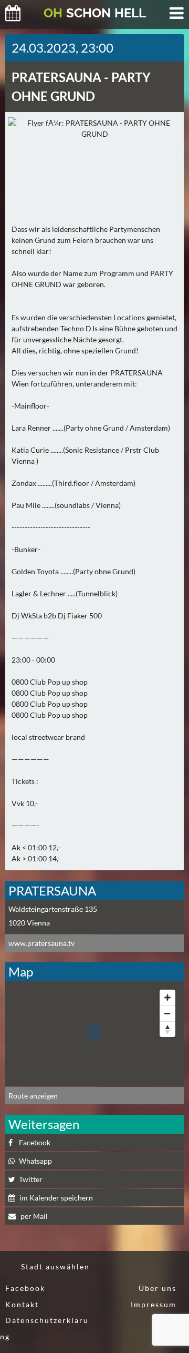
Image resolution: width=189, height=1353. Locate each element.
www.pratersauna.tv (41, 943)
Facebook (34, 1142)
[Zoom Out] (167, 1013)
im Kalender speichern (56, 1197)
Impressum (153, 1304)
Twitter (31, 1179)
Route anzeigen (33, 1095)
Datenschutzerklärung (44, 1328)
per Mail (33, 1216)
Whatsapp (35, 1160)
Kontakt (22, 1304)
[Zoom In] (167, 997)
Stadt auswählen (55, 1266)
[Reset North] (167, 1029)
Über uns (157, 1288)
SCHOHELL (95, 13)
